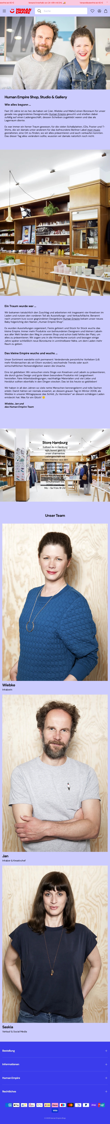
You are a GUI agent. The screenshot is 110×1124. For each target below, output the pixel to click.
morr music (93, 129)
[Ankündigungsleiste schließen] (107, 2)
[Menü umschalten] (4, 11)
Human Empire (57, 114)
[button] (61, 11)
